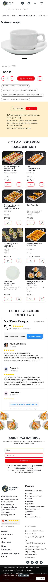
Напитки (29, 514)
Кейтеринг (7, 535)
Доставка (6, 542)
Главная (5, 15)
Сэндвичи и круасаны (34, 506)
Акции (4, 531)
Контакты (6, 550)
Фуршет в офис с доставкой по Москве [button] (22, 95)
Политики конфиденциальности (27, 467)
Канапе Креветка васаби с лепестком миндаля (35, 284)
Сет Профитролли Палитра (33, 168)
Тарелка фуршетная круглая (9, 283)
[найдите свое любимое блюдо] (24, 9)
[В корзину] (8, 184)
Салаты (28, 498)
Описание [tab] (18, 108)
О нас (4, 538)
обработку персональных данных (25, 466)
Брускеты (29, 504)
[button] (22, 3)
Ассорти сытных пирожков (34, 244)
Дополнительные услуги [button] (15, 86)
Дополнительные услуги (23, 15)
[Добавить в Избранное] (40, 78)
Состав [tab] (31, 108)
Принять (40, 578)
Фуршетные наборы (33, 491)
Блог (3, 546)
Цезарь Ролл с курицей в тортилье (11, 245)
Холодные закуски (33, 496)
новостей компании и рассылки (28, 471)
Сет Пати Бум (33, 205)
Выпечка (29, 501)
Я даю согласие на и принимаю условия (24, 467)
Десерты (29, 512)
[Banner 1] (24, 59)
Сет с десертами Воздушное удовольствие (12, 168)
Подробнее (23, 575)
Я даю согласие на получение (25, 471)
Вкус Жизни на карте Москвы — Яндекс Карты (24, 409)
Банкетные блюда (33, 517)
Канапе (28, 493)
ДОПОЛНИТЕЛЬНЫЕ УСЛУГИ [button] (15, 99)
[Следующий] (21, 158)
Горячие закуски (32, 509)
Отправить (24, 461)
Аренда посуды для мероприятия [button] (19, 90)
